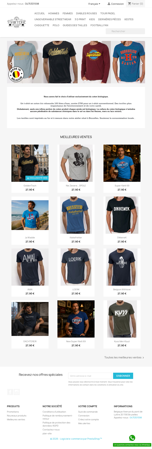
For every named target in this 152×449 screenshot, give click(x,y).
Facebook (10, 392)
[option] (76, 62)
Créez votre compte (88, 419)
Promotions (13, 411)
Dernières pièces (109, 19)
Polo (56, 25)
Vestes (128, 19)
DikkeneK (122, 237)
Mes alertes (84, 423)
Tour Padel (107, 13)
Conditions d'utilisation (54, 411)
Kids (92, 19)
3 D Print (80, 19)
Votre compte (87, 406)
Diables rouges (86, 13)
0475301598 (32, 3)
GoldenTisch (30, 185)
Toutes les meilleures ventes (124, 357)
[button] (17, 62)
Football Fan (99, 25)
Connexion (84, 415)
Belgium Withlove (122, 289)
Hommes (53, 13)
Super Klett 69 (122, 185)
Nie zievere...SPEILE (76, 185)
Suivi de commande (88, 411)
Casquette (41, 25)
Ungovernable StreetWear (52, 19)
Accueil (39, 13)
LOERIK (76, 289)
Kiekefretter (76, 237)
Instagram (17, 392)
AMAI (29, 289)
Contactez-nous (51, 429)
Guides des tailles (75, 25)
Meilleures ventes (16, 419)
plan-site (47, 433)
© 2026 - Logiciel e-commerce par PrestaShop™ (76, 438)
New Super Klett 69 (76, 341)
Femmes (68, 13)
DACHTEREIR (30, 341)
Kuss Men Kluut (122, 341)
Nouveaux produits (16, 415)
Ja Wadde (30, 237)
